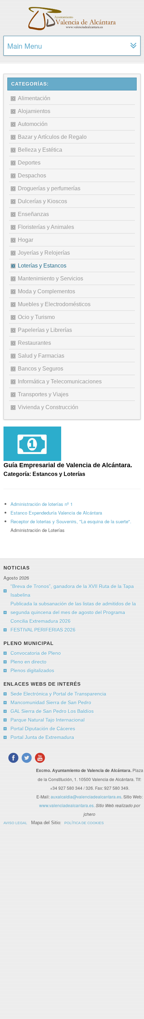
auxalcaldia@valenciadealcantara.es (86, 796)
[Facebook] (13, 757)
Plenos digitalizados (32, 670)
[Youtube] (39, 757)
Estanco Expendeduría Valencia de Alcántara (56, 512)
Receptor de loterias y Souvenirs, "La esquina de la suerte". (70, 521)
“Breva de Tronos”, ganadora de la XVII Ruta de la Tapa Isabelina (72, 590)
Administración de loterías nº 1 (41, 504)
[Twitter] (26, 757)
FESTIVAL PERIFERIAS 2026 (42, 629)
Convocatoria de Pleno (35, 653)
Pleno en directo (28, 661)
